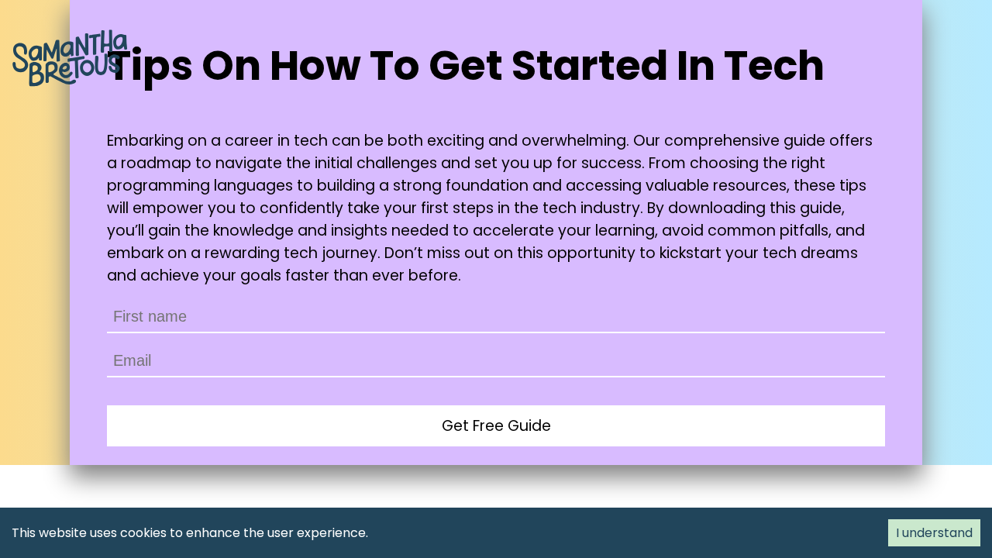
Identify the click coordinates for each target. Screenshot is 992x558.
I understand (934, 533)
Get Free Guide (496, 425)
